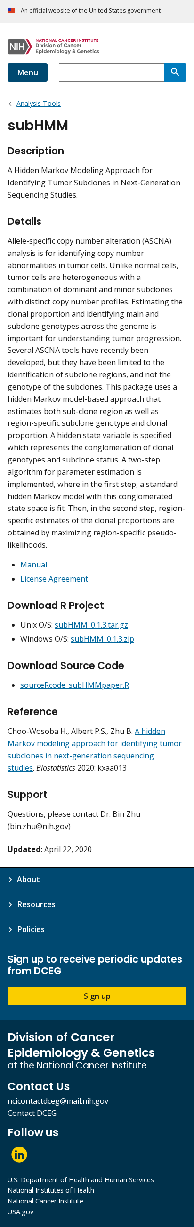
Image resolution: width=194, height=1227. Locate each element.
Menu (27, 72)
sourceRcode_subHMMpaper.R (74, 685)
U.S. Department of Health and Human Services (81, 1179)
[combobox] (111, 72)
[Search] (175, 72)
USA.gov (20, 1211)
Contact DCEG (32, 1113)
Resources (36, 904)
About (28, 879)
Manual (33, 564)
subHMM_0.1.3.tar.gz (91, 625)
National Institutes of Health (51, 1190)
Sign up (97, 996)
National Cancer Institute (45, 1200)
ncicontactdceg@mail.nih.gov (58, 1101)
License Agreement (54, 579)
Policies (31, 929)
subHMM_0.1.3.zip (102, 639)
